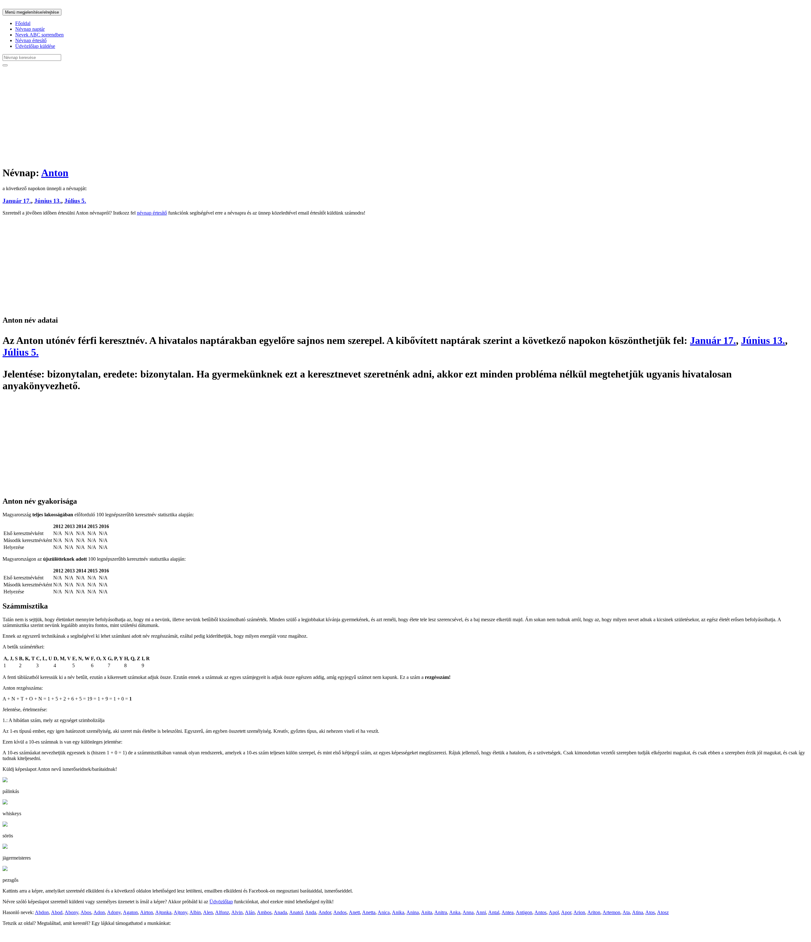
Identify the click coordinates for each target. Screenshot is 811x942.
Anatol (296, 912)
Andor (324, 912)
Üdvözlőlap (221, 901)
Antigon (524, 912)
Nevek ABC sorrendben (39, 34)
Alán (250, 912)
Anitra (440, 912)
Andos (340, 912)
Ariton (593, 912)
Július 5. (75, 200)
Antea (507, 912)
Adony (114, 912)
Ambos (264, 912)
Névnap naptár (30, 29)
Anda (310, 912)
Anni (481, 912)
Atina (637, 912)
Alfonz (222, 912)
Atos (650, 912)
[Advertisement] (193, 116)
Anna (468, 912)
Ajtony (180, 912)
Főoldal (22, 23)
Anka (454, 912)
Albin (195, 912)
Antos (540, 912)
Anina (412, 912)
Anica (384, 912)
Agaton (130, 912)
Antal (493, 912)
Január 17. (17, 200)
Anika (398, 912)
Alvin (237, 912)
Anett (354, 912)
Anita (426, 912)
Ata (626, 912)
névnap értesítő (152, 213)
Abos (85, 912)
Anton (54, 172)
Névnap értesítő (31, 40)
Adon (99, 912)
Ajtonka (163, 912)
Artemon (611, 912)
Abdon (42, 912)
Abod (56, 912)
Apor (566, 912)
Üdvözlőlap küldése (35, 46)
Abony (71, 912)
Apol (554, 912)
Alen (208, 912)
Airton (146, 912)
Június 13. (47, 200)
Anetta (368, 912)
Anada (280, 912)
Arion (579, 912)
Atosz (663, 912)
